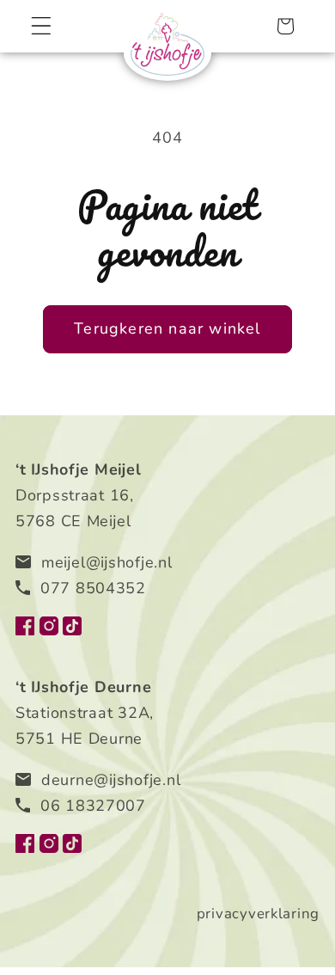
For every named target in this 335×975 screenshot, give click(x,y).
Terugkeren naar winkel (167, 328)
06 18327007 (93, 805)
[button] (41, 26)
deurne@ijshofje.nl (110, 780)
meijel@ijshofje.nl (107, 562)
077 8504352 (93, 588)
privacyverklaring (258, 913)
